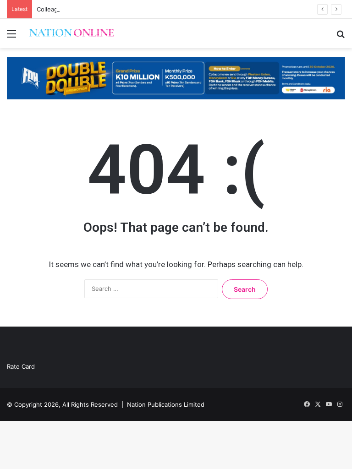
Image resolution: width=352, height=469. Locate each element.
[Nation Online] (71, 33)
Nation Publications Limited (165, 404)
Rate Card (21, 366)
